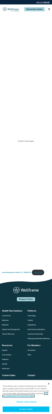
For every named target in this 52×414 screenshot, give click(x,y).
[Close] (48, 384)
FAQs (29, 355)
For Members (34, 345)
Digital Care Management (11, 329)
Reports (4, 350)
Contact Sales (8, 375)
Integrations (32, 325)
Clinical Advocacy (8, 334)
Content (30, 320)
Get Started (31, 350)
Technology (32, 316)
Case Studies (6, 355)
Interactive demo (34, 9)
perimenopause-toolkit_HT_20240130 (16, 272)
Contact (31, 375)
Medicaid (5, 325)
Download (38, 272)
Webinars (5, 359)
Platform (32, 311)
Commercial (6, 316)
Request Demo (26, 299)
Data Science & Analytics (36, 329)
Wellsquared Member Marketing (39, 338)
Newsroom (6, 368)
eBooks (4, 364)
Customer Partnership (35, 334)
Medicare (5, 320)
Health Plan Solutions (12, 311)
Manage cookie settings (27, 402)
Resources (7, 345)
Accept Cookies (26, 409)
